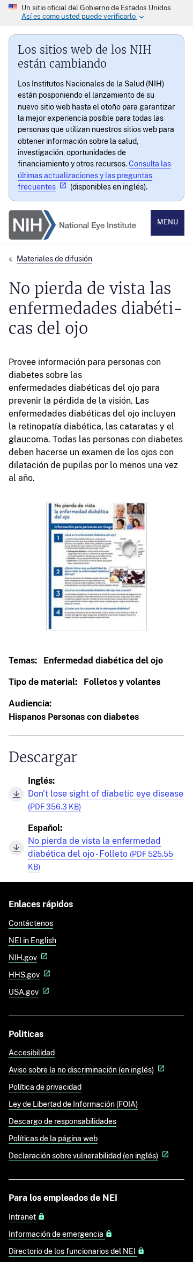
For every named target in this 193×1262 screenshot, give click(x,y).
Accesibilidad (32, 1052)
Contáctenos (31, 923)
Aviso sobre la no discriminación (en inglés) (81, 1069)
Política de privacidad (45, 1086)
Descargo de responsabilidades (62, 1121)
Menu (167, 222)
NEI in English (32, 940)
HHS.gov (24, 974)
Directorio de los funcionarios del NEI (73, 1251)
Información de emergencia (57, 1234)
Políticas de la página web (53, 1138)
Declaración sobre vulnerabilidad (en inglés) (83, 1155)
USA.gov (24, 991)
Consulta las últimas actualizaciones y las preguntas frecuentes (94, 175)
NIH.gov (23, 957)
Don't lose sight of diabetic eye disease (105, 800)
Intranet (23, 1217)
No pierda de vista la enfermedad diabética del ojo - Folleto (100, 853)
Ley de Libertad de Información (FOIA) (73, 1103)
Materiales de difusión (54, 258)
